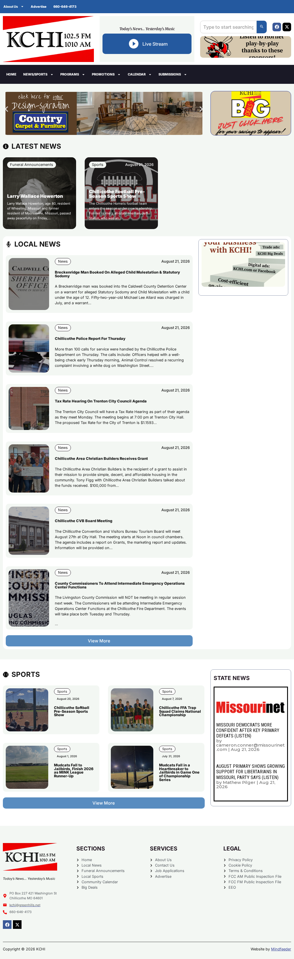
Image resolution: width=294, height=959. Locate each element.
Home (11, 74)
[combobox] (228, 27)
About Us (10, 7)
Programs (69, 74)
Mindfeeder (281, 949)
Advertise (39, 7)
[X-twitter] (287, 27)
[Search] (262, 27)
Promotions (103, 74)
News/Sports (35, 74)
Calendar (137, 74)
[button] (6, 109)
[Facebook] (276, 27)
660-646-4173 (64, 7)
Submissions (169, 74)
